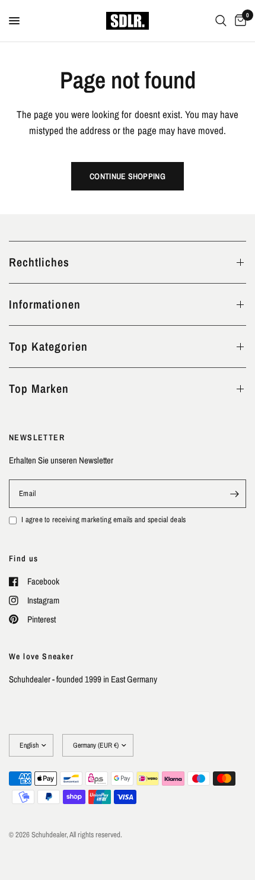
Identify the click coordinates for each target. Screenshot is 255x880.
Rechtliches (39, 262)
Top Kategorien (48, 346)
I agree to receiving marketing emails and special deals (103, 519)
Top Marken (39, 388)
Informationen (45, 304)
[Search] (221, 21)
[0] (238, 21)
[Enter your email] (234, 493)
